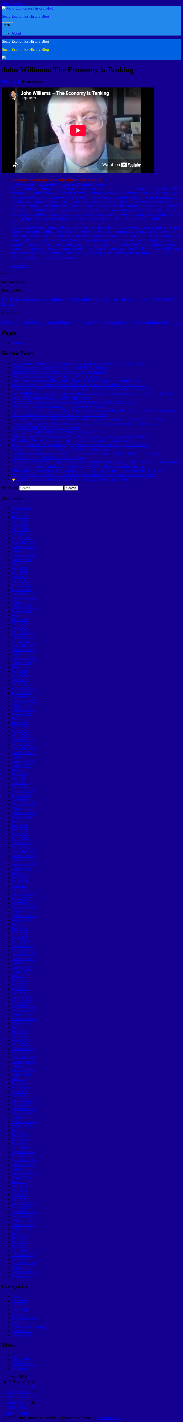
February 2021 (22, 791)
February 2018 (22, 946)
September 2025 (23, 555)
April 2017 (19, 989)
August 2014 (21, 1126)
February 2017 (22, 997)
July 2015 (18, 1079)
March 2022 (20, 736)
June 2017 (19, 980)
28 (9, 1408)
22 (14, 1402)
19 (33, 1397)
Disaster (17, 1296)
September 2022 (23, 710)
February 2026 (22, 534)
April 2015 (19, 1092)
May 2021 (19, 779)
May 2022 (19, 727)
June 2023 (19, 671)
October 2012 (21, 1220)
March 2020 (20, 839)
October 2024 (21, 603)
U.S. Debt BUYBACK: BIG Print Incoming (45, 428)
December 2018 (23, 903)
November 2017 (23, 959)
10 (23, 1392)
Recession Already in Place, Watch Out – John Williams (56, 180)
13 (4, 1397)
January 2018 (21, 950)
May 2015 (19, 1087)
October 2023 (21, 654)
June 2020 (19, 826)
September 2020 (23, 813)
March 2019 (20, 890)
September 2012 (23, 1225)
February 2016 (22, 1049)
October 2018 (21, 912)
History (17, 1314)
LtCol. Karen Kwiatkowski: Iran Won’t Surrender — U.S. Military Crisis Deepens (73, 402)
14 (9, 1397)
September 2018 (23, 916)
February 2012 (22, 1255)
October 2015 (21, 1066)
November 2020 (23, 804)
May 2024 (19, 624)
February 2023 (22, 688)
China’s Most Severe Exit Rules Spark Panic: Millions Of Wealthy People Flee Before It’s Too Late (86, 471)
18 (28, 1397)
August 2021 (21, 766)
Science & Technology (28, 1327)
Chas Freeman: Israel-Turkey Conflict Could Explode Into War (58, 372)
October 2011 (21, 1268)
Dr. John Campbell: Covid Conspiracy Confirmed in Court (55, 432)
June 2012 (19, 1238)
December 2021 (23, 749)
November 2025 (23, 547)
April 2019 (19, 886)
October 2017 (21, 963)
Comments (23, 1364)
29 (14, 1408)
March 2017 (20, 993)
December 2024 (23, 594)
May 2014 (19, 1139)
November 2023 (23, 650)
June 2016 (19, 1032)
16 (19, 1397)
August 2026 (21, 508)
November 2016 (23, 1010)
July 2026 (18, 513)
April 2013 (19, 1195)
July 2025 (18, 564)
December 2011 (23, 1263)
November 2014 (23, 1113)
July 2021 (18, 770)
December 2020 (23, 800)
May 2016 (19, 1036)
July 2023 (18, 667)
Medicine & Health (25, 1318)
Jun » (26, 1413)
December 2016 (23, 1006)
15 (14, 1397)
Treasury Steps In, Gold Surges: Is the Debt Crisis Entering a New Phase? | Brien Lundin (78, 385)
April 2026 (19, 525)
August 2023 (21, 663)
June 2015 (19, 1083)
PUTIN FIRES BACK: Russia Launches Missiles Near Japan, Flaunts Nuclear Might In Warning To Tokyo (92, 393)
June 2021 (19, 774)
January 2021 (21, 796)
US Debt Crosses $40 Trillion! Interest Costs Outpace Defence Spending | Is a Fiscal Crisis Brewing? (87, 419)
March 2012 (20, 1250)
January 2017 (21, 1002)
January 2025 (21, 590)
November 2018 (23, 907)
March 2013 (20, 1199)
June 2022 (19, 723)
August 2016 (21, 1023)
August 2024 (21, 611)
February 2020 (22, 843)
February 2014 (22, 1152)
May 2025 (19, 573)
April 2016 (19, 1040)
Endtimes (18, 1305)
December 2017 (23, 954)
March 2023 (20, 684)
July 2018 (18, 924)
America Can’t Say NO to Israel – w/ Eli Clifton (47, 458)
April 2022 (19, 731)
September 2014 (23, 1122)
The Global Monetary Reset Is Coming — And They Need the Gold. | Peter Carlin (73, 441)
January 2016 (21, 1053)
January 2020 (21, 847)
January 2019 (21, 899)
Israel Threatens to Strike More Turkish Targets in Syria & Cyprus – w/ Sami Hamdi (74, 381)
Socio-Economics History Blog (25, 16)
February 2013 (22, 1203)
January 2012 (21, 1259)
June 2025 (19, 568)
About (16, 33)
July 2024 (18, 616)
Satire (15, 1322)
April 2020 (19, 834)
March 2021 (20, 787)
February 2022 (22, 740)
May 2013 (19, 1190)
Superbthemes (107, 1418)
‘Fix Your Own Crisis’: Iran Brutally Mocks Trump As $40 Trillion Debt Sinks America (77, 466)
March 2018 (20, 942)
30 (19, 1408)
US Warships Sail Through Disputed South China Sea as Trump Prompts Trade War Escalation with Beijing (90, 323)
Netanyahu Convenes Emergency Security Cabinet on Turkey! (58, 376)
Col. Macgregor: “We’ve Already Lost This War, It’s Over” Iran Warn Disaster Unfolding (78, 436)
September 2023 (23, 658)
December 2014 (23, 1109)
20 (4, 1402)
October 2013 (21, 1169)
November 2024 (23, 598)
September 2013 (23, 1173)
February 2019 (22, 894)
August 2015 (21, 1075)
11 (28, 1392)
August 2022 (21, 714)
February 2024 (22, 637)
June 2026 (19, 517)
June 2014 (19, 1135)
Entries (20, 1360)
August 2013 (21, 1178)
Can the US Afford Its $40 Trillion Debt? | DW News (51, 398)
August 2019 (21, 869)
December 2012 (23, 1212)
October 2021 (21, 757)
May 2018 (19, 933)
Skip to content (13, 4)
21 (9, 1402)
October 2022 (21, 706)
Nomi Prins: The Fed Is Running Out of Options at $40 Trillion (59, 406)
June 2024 (19, 620)
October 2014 (21, 1117)
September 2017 (23, 967)
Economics (19, 1301)
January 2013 (21, 1208)
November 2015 (23, 1062)
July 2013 (18, 1182)
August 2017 (21, 972)
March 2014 (20, 1148)
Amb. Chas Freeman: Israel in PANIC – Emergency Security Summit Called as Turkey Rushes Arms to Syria (93, 411)
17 (23, 1397)
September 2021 (23, 761)
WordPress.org (22, 1368)
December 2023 (23, 646)
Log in (16, 1355)
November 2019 (23, 856)
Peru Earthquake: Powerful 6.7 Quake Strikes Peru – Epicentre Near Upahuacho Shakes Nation (83, 475)
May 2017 (19, 984)
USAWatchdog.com (55, 184)
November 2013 (23, 1165)
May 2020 (19, 830)
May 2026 (19, 521)
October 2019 (21, 860)
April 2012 (19, 1246)
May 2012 (19, 1242)
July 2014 (18, 1130)
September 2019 (23, 864)
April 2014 (19, 1143)
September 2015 (23, 1070)
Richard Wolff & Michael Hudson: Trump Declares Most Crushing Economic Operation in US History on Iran (94, 462)
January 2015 (21, 1105)
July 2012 (18, 1233)
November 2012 (23, 1216)
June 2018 (19, 929)
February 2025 (22, 585)
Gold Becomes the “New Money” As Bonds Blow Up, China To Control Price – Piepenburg (81, 389)
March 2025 (20, 581)
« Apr (7, 1413)
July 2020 (18, 821)
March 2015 (20, 1096)
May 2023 (19, 676)
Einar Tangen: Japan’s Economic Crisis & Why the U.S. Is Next (59, 415)
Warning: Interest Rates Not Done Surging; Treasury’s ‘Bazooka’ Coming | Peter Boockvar (79, 445)
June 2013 (19, 1186)
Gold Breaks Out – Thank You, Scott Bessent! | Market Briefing (59, 368)
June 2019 (19, 877)
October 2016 (21, 1015)
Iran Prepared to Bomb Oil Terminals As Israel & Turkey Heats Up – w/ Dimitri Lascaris (78, 363)
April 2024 (19, 628)
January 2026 (21, 538)
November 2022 (23, 701)
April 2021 (19, 783)
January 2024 (21, 641)
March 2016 (20, 1045)
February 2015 (22, 1100)
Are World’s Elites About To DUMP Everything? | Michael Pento (60, 449)
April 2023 (19, 680)
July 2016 (18, 1027)
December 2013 (23, 1160)
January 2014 (21, 1156)
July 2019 (18, 873)
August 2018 (21, 920)
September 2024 (23, 607)
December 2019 (23, 851)
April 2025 (19, 577)
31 (23, 1408)
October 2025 (21, 551)
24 (23, 1402)
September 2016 (23, 1019)
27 (4, 1408)
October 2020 (21, 809)
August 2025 (21, 560)
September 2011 (23, 1272)
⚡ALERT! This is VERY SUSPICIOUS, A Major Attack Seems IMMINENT (71, 479)
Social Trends (21, 1331)
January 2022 (21, 744)
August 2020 (21, 817)
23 (19, 1402)
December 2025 (23, 543)
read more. (19, 266)
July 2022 (18, 718)
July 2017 (18, 976)
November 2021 (23, 753)
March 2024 (20, 633)
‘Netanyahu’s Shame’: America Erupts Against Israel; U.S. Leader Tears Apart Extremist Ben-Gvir (85, 423)
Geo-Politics (20, 1309)
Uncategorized (22, 1335)
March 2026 (20, 530)
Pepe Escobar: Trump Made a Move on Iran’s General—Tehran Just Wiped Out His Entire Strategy (86, 453)
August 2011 (21, 1276)
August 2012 (21, 1229)
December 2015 (23, 1057)
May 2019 (19, 882)
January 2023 (21, 693)
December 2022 (23, 697)
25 (28, 1402)
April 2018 (19, 937)
